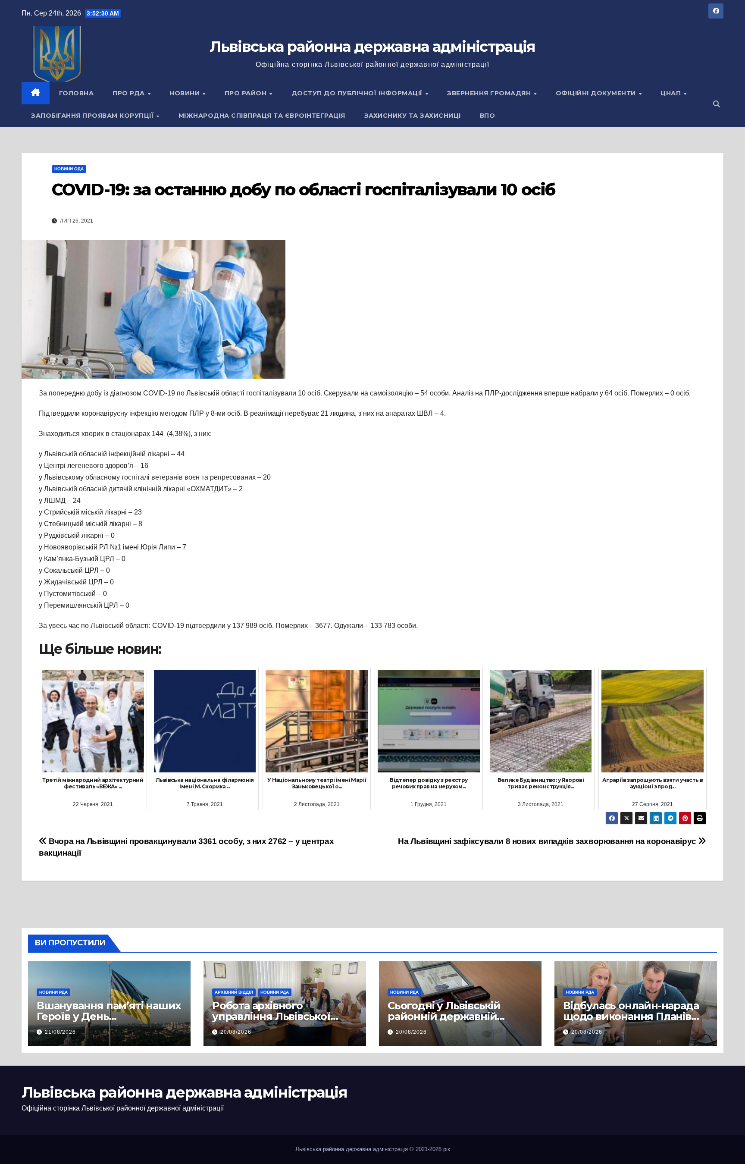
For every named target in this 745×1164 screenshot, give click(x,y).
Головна (76, 93)
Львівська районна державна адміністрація (372, 47)
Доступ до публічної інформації (358, 93)
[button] (716, 104)
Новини (185, 93)
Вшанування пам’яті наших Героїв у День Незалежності (109, 1016)
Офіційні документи (597, 93)
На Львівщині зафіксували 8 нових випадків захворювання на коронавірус (548, 841)
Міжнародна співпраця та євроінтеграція (261, 115)
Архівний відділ (234, 992)
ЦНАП (671, 93)
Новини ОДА (69, 168)
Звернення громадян (490, 93)
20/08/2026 (235, 1032)
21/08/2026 (60, 1032)
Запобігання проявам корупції (93, 115)
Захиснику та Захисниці (412, 115)
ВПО (487, 115)
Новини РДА (53, 992)
